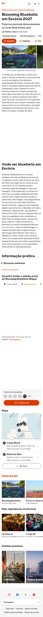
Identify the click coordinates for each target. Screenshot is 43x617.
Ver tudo (10, 64)
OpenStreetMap (28, 438)
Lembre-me (23, 403)
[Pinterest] (34, 595)
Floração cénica (9, 36)
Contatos (19, 609)
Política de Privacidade (13, 612)
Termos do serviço (31, 612)
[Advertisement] (21, 136)
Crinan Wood (12, 284)
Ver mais (23, 466)
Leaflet (18, 438)
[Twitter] (25, 595)
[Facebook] (17, 595)
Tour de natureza (27, 36)
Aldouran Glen (30, 284)
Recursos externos (14, 263)
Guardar (11, 41)
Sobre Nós (10, 609)
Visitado (26, 41)
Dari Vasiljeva (15, 339)
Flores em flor (10, 475)
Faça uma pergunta (10, 270)
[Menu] (37, 4)
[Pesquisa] (29, 4)
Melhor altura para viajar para (18, 10)
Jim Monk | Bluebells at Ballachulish (22, 70)
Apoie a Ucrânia (31, 609)
